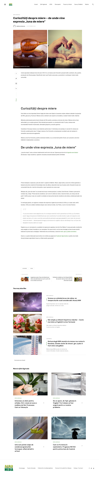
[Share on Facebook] (16, 74)
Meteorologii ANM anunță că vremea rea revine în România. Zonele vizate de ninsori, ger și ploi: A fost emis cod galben (66, 343)
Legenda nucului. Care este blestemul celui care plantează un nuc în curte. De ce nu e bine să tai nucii (40, 279)
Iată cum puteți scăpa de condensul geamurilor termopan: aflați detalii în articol (24, 448)
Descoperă (57, 4)
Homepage (22, 468)
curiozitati (24, 268)
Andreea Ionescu (21, 26)
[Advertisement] (51, 91)
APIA (51, 4)
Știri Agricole (43, 4)
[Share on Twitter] (16, 79)
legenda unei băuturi (72, 152)
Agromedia (49, 338)
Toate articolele (31, 468)
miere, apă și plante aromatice (68, 231)
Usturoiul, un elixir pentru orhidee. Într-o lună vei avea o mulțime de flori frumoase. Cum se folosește (26, 404)
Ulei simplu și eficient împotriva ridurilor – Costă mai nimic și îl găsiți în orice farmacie (66, 321)
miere (31, 268)
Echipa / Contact (78, 468)
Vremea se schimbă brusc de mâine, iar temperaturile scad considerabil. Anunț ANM (64, 299)
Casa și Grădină (78, 4)
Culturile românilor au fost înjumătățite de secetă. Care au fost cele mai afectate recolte (62, 279)
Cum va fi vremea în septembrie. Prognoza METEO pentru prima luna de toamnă (64, 447)
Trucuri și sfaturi (67, 4)
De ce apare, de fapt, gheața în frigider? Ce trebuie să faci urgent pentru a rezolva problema (64, 404)
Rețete (87, 4)
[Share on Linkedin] (16, 88)
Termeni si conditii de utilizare (63, 468)
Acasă (36, 4)
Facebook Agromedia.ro (62, 236)
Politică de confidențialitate (45, 468)
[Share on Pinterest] (16, 84)
